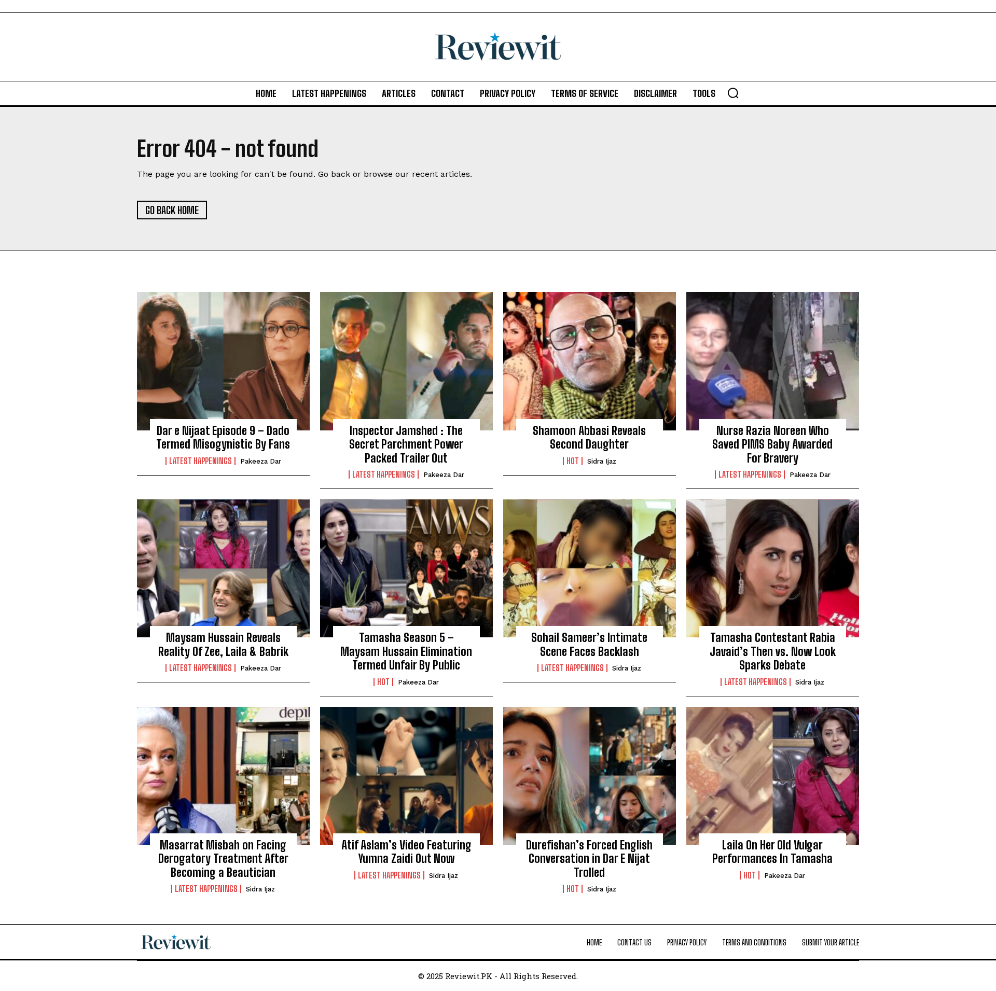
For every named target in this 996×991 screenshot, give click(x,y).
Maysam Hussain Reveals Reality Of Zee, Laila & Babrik (223, 644)
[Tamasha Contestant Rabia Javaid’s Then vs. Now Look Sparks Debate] (772, 568)
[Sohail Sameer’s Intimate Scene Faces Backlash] (589, 568)
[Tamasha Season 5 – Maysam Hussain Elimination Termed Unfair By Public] (406, 568)
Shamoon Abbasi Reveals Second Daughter (589, 437)
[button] (733, 92)
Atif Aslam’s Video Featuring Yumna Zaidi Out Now (406, 852)
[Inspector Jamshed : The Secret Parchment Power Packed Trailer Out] (406, 361)
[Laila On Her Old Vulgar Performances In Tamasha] (772, 776)
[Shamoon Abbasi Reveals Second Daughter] (589, 361)
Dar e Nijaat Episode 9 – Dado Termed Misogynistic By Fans (223, 437)
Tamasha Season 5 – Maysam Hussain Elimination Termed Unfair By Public (406, 651)
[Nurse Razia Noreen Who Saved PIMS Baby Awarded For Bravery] (772, 361)
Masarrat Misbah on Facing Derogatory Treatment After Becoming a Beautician (223, 859)
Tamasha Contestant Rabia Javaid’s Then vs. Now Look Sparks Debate (773, 651)
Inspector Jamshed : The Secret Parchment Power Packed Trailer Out (406, 444)
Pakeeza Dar (260, 461)
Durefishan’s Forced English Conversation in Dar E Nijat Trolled (589, 859)
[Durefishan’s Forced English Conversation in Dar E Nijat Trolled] (589, 776)
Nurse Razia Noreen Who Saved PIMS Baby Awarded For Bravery (772, 444)
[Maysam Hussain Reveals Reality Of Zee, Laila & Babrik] (223, 568)
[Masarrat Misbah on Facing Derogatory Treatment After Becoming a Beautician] (223, 776)
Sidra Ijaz (601, 461)
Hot (572, 461)
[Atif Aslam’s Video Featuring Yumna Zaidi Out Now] (406, 776)
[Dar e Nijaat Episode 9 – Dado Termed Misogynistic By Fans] (223, 361)
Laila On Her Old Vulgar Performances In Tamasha (772, 852)
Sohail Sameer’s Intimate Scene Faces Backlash (589, 644)
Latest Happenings (200, 461)
